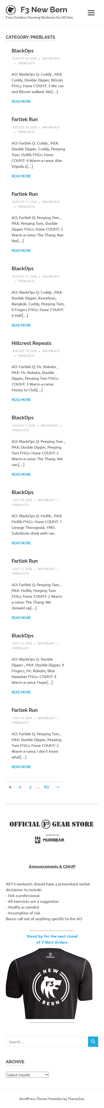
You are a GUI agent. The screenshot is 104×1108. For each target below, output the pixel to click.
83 (46, 787)
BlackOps (23, 51)
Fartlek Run (25, 119)
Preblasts (26, 63)
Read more (21, 101)
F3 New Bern (44, 9)
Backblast (51, 58)
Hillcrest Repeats (32, 343)
